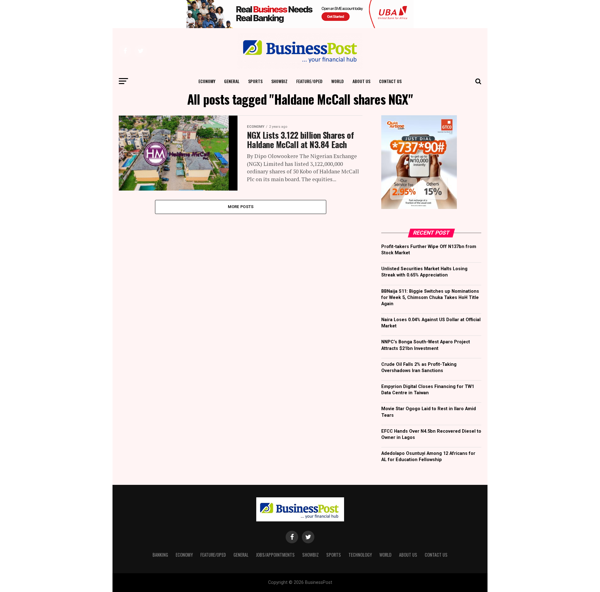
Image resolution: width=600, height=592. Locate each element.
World (337, 81)
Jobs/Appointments (275, 554)
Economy (206, 81)
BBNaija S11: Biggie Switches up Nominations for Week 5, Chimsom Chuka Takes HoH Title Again (430, 297)
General (231, 81)
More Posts (241, 206)
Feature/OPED (309, 81)
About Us (361, 81)
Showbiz (279, 81)
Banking (160, 554)
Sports (255, 81)
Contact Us (390, 81)
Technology (360, 554)
